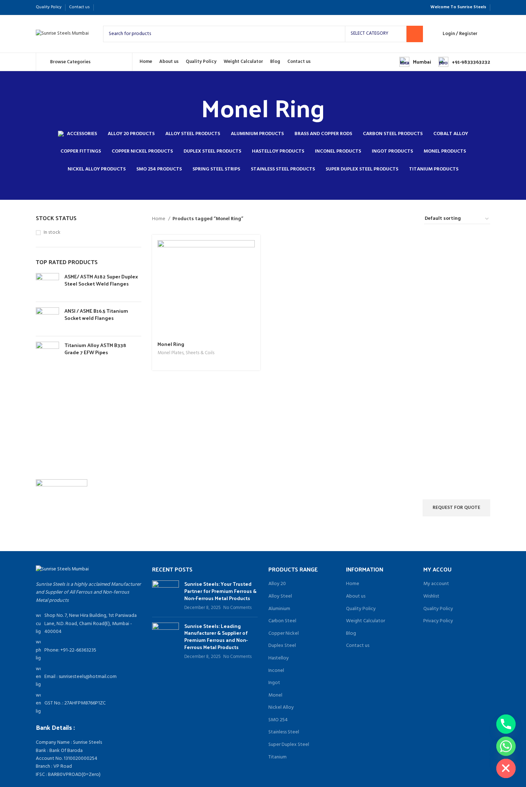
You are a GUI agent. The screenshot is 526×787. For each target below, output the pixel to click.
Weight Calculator (365, 621)
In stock (52, 232)
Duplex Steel (282, 645)
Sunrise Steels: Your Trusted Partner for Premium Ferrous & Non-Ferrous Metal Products (220, 590)
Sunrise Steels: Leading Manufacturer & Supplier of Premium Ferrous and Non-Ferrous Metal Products (216, 637)
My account (436, 584)
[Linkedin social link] (126, 7)
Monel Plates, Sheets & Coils (185, 353)
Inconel (276, 670)
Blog (351, 633)
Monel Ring (170, 344)
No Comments (237, 608)
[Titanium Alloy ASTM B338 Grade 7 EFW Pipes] (47, 353)
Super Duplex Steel (288, 744)
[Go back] (192, 107)
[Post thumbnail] (165, 595)
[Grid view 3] (398, 218)
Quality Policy (361, 609)
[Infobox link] (415, 62)
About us (355, 596)
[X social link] (110, 7)
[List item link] (88, 650)
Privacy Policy (438, 621)
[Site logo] (62, 34)
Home (159, 219)
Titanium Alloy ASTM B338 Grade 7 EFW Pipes (95, 349)
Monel (275, 695)
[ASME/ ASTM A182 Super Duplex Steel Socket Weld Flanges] (47, 284)
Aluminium (279, 609)
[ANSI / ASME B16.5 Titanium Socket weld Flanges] (47, 319)
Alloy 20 (277, 584)
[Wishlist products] (487, 34)
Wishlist (431, 596)
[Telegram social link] (134, 7)
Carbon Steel (282, 621)
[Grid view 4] (409, 218)
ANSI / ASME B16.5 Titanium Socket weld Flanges (96, 314)
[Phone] (506, 724)
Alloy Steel (280, 596)
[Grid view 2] (387, 218)
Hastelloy (278, 658)
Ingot (274, 683)
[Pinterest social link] (118, 7)
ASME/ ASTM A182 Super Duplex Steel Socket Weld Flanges (101, 280)
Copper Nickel (283, 633)
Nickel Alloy (281, 707)
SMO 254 (278, 720)
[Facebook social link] (101, 7)
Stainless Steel (283, 732)
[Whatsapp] (506, 746)
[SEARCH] (414, 34)
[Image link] (62, 569)
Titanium (277, 757)
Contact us (357, 645)
